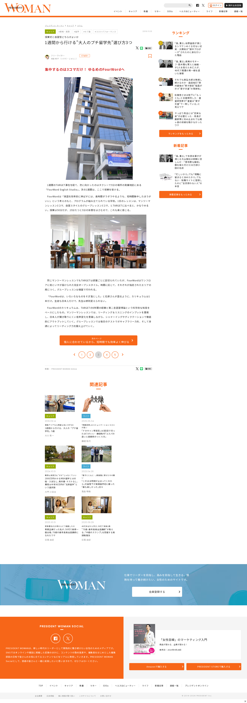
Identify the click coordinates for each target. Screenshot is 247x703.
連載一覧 (238, 11)
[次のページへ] (122, 354)
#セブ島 (87, 31)
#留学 (76, 31)
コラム (80, 25)
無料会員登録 (234, 5)
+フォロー (84, 55)
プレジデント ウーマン (54, 25)
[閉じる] (245, 701)
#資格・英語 (64, 31)
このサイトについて (87, 696)
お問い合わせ (105, 696)
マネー (157, 11)
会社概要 (38, 696)
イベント (118, 11)
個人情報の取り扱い (66, 696)
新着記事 (223, 11)
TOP (41, 685)
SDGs (170, 11)
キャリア (133, 11)
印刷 (149, 48)
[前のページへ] (74, 354)
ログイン (217, 5)
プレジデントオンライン (197, 685)
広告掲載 (50, 696)
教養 (146, 11)
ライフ (209, 11)
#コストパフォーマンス (105, 31)
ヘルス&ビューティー (189, 11)
